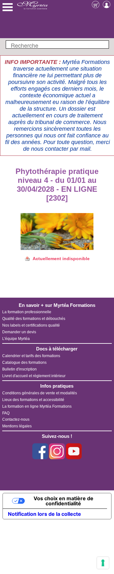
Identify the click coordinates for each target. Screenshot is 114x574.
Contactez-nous (15, 419)
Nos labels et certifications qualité (31, 325)
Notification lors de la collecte (44, 514)
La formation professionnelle (26, 312)
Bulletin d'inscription (19, 369)
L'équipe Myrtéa (16, 338)
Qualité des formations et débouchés (33, 318)
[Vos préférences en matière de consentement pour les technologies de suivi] (103, 563)
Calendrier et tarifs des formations (31, 356)
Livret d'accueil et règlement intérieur (34, 376)
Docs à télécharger (57, 348)
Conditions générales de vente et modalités (39, 393)
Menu (7, 7)
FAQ (6, 413)
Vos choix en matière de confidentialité (63, 501)
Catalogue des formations (24, 362)
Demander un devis (19, 332)
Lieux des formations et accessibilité (33, 400)
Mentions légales (17, 426)
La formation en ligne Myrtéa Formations (37, 406)
